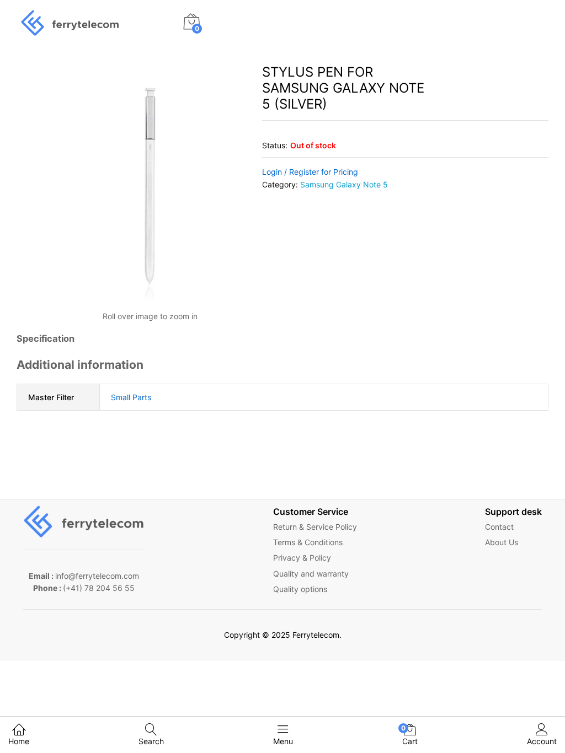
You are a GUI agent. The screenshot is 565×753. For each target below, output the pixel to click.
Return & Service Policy (315, 526)
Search (151, 741)
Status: (274, 145)
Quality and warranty (311, 573)
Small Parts (131, 397)
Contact (499, 526)
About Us (501, 542)
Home (18, 741)
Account (542, 741)
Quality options (300, 589)
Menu (283, 741)
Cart (410, 735)
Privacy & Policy (302, 557)
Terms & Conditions (308, 542)
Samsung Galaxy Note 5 (344, 184)
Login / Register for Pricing (310, 171)
